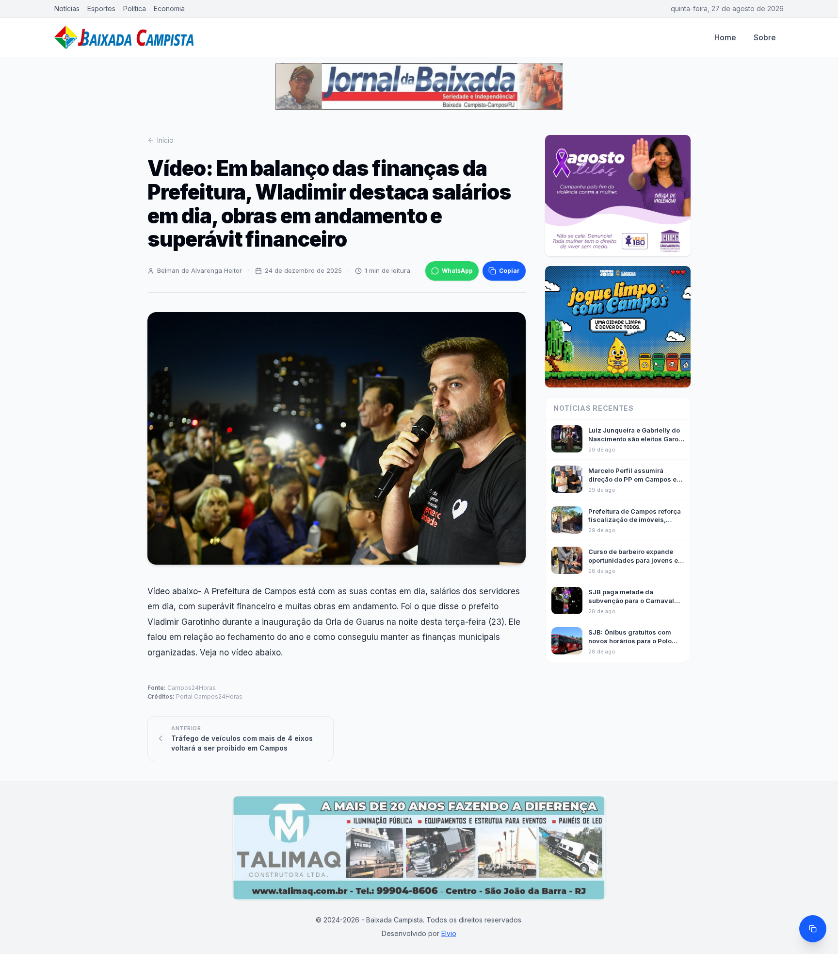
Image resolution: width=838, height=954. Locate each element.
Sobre (765, 37)
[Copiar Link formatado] (812, 928)
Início (165, 140)
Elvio (448, 933)
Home (725, 37)
